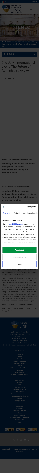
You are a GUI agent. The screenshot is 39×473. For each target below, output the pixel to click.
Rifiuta (19, 264)
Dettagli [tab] (17, 213)
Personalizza (18, 257)
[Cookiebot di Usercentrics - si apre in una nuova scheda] (28, 207)
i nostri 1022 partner (15, 224)
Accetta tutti (19, 250)
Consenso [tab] (6, 213)
